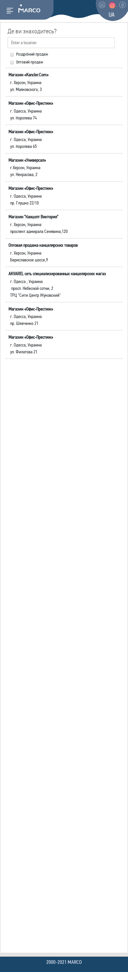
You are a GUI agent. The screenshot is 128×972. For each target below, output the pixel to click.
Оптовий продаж (29, 62)
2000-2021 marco (64, 962)
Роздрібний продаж (32, 54)
